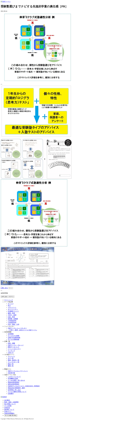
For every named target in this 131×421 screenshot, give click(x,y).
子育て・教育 (12, 315)
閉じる (10, 288)
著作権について (9, 409)
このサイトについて (14, 376)
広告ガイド (7, 411)
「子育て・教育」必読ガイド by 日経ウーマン (22, 330)
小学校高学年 (12, 322)
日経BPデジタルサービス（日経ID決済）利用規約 (24, 386)
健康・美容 (11, 313)
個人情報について (10, 404)
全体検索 (11, 334)
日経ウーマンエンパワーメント (18, 371)
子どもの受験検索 (13, 339)
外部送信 (7, 407)
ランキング (11, 351)
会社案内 (7, 400)
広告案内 (11, 393)
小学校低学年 (12, 320)
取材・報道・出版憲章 (11, 402)
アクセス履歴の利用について (17, 391)
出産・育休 (11, 317)
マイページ (11, 356)
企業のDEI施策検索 (14, 337)
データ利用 (7, 406)
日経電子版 (11, 373)
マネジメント (12, 307)
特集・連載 (11, 343)
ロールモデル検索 (13, 335)
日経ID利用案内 (9, 413)
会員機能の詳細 (13, 378)
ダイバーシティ (13, 309)
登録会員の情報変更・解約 (16, 388)
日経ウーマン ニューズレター (17, 328)
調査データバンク (13, 347)
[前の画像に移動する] (1, 286)
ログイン (11, 296)
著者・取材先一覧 (13, 360)
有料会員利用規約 (13, 384)
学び (9, 305)
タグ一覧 (11, 358)
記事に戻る (4, 288)
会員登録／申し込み (14, 390)
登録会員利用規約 (13, 382)
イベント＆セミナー (14, 349)
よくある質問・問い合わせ (16, 380)
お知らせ (11, 352)
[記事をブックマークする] (1, 84)
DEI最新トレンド (13, 311)
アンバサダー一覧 (13, 362)
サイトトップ (8, 300)
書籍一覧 (11, 366)
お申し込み (4, 296)
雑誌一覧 (11, 364)
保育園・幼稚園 (13, 319)
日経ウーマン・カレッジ (16, 345)
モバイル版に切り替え (11, 415)
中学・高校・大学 (13, 324)
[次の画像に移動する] (1, 290)
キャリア (11, 303)
